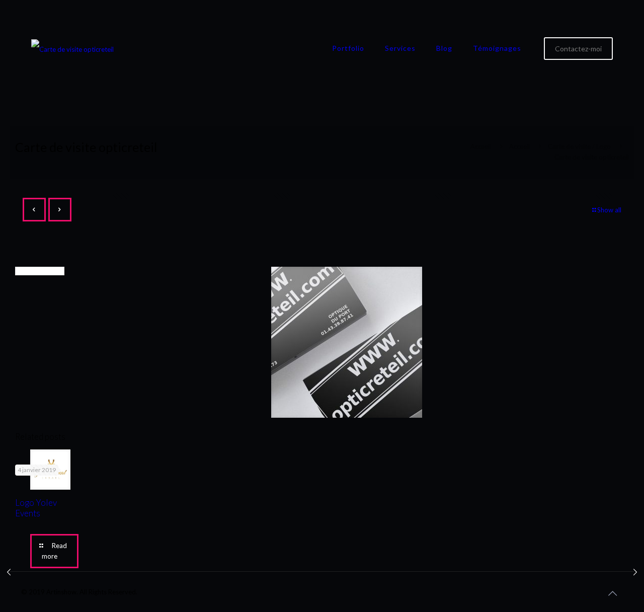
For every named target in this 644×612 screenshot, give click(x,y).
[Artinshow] (72, 48)
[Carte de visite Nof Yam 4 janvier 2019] (635, 572)
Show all (609, 210)
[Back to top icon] (612, 592)
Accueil (480, 146)
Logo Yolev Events (36, 507)
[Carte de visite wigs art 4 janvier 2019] (9, 572)
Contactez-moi (578, 48)
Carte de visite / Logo (579, 146)
